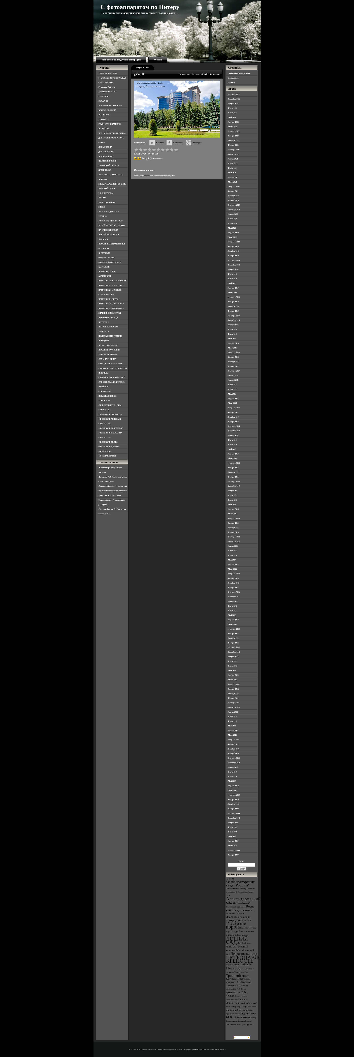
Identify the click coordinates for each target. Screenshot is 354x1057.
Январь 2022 (233, 136)
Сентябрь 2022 (234, 99)
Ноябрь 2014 (233, 532)
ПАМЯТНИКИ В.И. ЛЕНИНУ (111, 285)
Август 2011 (233, 712)
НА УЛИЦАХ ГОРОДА (108, 230)
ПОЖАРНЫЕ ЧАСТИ (107, 345)
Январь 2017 (233, 412)
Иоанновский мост (247, 928)
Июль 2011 (232, 717)
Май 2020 (232, 228)
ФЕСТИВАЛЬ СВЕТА (107, 442)
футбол (250, 1024)
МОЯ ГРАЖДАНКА (106, 202)
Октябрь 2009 (234, 813)
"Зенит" (230, 878)
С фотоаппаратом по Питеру (139, 7)
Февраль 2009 (234, 850)
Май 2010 (232, 781)
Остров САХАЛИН (106, 258)
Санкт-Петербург (238, 966)
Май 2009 (232, 836)
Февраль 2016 (234, 463)
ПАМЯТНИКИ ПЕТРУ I (108, 299)
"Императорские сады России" (240, 883)
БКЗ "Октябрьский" (241, 903)
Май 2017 (232, 394)
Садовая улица (232, 965)
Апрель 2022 (233, 122)
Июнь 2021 (232, 168)
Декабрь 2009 (233, 804)
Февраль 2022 (234, 131)
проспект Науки (233, 1014)
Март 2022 (232, 127)
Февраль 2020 (234, 242)
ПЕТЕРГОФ (103, 322)
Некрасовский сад (244, 954)
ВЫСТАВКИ (104, 115)
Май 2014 (232, 560)
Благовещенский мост (235, 907)
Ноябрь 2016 (233, 422)
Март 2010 (232, 790)
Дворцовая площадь (238, 916)
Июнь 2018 (232, 334)
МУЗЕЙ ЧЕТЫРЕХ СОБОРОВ (111, 225)
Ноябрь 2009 (233, 809)
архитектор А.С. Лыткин (237, 986)
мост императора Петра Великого (241, 1007)
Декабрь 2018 (233, 306)
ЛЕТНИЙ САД (104, 170)
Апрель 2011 (233, 730)
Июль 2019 (232, 274)
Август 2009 (233, 823)
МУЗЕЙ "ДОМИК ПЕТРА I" (110, 221)
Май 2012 (232, 670)
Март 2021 (232, 182)
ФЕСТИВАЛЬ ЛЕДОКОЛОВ (110, 428)
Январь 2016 (233, 468)
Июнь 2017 (232, 389)
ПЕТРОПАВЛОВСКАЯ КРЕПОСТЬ (253, 959)
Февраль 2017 (234, 408)
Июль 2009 (232, 827)
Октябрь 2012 (234, 647)
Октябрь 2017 (234, 371)
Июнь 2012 (232, 666)
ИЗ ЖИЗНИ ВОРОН (107, 161)
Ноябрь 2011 (233, 698)
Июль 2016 (232, 440)
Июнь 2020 (232, 223)
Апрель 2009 (233, 841)
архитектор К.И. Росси (236, 989)
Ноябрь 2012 (233, 643)
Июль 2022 (232, 108)
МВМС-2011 (231, 947)
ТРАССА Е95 (104, 410)
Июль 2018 (232, 329)
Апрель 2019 (233, 288)
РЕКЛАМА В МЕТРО (107, 354)
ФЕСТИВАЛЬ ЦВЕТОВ (108, 447)
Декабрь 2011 (233, 693)
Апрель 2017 (233, 399)
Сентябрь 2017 (234, 375)
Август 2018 (233, 325)
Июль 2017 (232, 385)
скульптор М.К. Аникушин (241, 1015)
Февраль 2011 (234, 740)
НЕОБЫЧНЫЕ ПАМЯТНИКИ (111, 244)
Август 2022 (233, 104)
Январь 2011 (233, 744)
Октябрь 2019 (234, 260)
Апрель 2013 (233, 620)
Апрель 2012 (233, 675)
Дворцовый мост (238, 920)
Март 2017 (232, 403)
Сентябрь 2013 (234, 597)
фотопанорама (239, 1024)
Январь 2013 (233, 634)
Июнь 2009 (232, 832)
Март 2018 (232, 348)
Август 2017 (233, 380)
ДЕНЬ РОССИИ (105, 156)
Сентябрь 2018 (234, 320)
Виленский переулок (235, 913)
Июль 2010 (232, 772)
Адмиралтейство (247, 889)
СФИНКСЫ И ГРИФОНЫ (110, 405)
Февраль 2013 (234, 629)
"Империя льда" (233, 889)
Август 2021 (233, 159)
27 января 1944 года (106, 87)
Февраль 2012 (234, 684)
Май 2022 (232, 117)
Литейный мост (244, 943)
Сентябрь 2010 (234, 763)
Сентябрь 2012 (234, 652)
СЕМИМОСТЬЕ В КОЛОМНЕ (111, 377)
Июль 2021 (232, 163)
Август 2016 (233, 435)
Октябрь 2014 (234, 537)
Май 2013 (232, 615)
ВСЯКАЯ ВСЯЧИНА (107, 110)
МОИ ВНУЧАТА (105, 193)
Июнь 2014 (232, 555)
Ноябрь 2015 (233, 477)
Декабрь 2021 (233, 140)
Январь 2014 (233, 578)
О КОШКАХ (103, 248)
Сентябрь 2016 (234, 431)
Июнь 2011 (232, 721)
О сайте (158, 59)
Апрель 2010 (233, 786)
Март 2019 (232, 292)
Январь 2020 (233, 246)
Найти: (242, 861)
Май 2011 (232, 726)
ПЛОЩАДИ (103, 341)
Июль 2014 (232, 551)
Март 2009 (232, 846)
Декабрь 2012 (233, 638)
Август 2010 (233, 767)
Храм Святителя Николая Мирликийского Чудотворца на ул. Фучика (111, 500)
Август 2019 (233, 269)
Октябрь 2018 (234, 316)
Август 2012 (233, 657)
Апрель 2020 (233, 233)
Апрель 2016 (233, 454)
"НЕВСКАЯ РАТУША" (108, 73)
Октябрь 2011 (234, 703)
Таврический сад (241, 972)
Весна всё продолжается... (240, 908)
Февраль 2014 (234, 574)
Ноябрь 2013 (233, 587)
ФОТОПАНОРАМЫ (107, 456)
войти (147, 175)
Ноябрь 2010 (233, 753)
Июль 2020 (232, 219)
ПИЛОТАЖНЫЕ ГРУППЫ (110, 336)
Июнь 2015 (232, 500)
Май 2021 (232, 173)
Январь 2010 (233, 800)
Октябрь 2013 (234, 592)
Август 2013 (233, 601)
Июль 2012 (232, 661)
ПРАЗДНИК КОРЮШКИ (109, 350)
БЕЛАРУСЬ (103, 101)
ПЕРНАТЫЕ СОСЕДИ (108, 318)
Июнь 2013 (232, 611)
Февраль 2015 (234, 518)
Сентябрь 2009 (234, 818)
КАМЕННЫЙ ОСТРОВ (108, 165)
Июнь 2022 (232, 113)
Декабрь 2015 (233, 472)
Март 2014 (232, 569)
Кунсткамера (242, 935)
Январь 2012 (233, 689)
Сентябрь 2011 (234, 707)
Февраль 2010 (234, 795)
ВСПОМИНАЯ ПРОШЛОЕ (110, 106)
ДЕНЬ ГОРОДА (105, 147)
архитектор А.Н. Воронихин (238, 982)
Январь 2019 (233, 302)
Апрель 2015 (233, 509)
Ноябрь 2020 (233, 200)
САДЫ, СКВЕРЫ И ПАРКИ (110, 364)
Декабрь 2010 (233, 749)
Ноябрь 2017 (233, 366)
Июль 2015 (232, 495)
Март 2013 (232, 624)
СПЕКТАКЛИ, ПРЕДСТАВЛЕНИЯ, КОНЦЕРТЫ (107, 396)
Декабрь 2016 (233, 417)
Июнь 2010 (232, 776)
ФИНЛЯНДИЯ (104, 451)
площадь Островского (239, 1009)
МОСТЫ (102, 198)
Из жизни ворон (236, 925)
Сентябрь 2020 (234, 210)
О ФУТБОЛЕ (104, 253)
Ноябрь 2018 (233, 311)
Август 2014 (233, 546)
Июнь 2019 (232, 279)
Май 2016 (232, 449)
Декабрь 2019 (233, 251)
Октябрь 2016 (234, 426)
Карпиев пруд (232, 932)
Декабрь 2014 (233, 528)
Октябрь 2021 (234, 150)
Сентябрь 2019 (234, 265)
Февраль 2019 (234, 297)
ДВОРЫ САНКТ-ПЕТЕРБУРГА (112, 133)
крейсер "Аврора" (248, 1003)
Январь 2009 (233, 855)
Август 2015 (233, 491)
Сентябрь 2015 (234, 486)
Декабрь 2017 (233, 362)
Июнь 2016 (232, 445)
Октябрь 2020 (234, 205)
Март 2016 (232, 458)
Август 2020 (233, 214)
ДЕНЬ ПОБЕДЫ (105, 152)
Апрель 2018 (233, 343)
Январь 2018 (233, 357)
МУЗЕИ (101, 207)
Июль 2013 (232, 606)
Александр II (231, 892)
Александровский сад (243, 900)
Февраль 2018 (234, 352)
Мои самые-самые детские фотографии (121, 59)
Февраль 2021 (234, 186)
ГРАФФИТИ (103, 119)
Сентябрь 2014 (234, 541)
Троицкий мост (237, 976)
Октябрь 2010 (234, 758)
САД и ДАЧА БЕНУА (107, 359)
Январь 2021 (233, 191)
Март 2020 (232, 237)
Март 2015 (232, 514)
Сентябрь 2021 (234, 154)
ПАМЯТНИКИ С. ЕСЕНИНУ (111, 304)
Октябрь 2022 (234, 94)
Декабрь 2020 (233, 196)
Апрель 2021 (233, 177)
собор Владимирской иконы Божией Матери (241, 1021)
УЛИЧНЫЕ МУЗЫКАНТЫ (110, 414)
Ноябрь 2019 (233, 256)
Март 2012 (232, 680)
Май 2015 (232, 505)
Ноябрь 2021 (233, 145)
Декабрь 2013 (233, 583)
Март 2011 (232, 735)
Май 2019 (232, 283)
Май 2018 (232, 339)
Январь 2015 (233, 523)
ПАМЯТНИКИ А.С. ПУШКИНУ (112, 281)
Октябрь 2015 (234, 481)
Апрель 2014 (233, 564)
